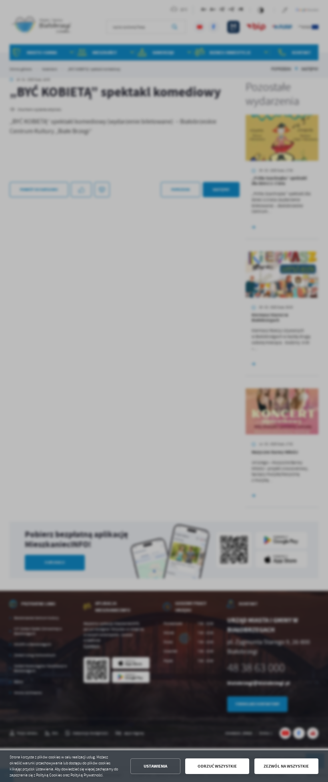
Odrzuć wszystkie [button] (217, 766)
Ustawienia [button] (155, 766)
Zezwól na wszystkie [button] (286, 766)
